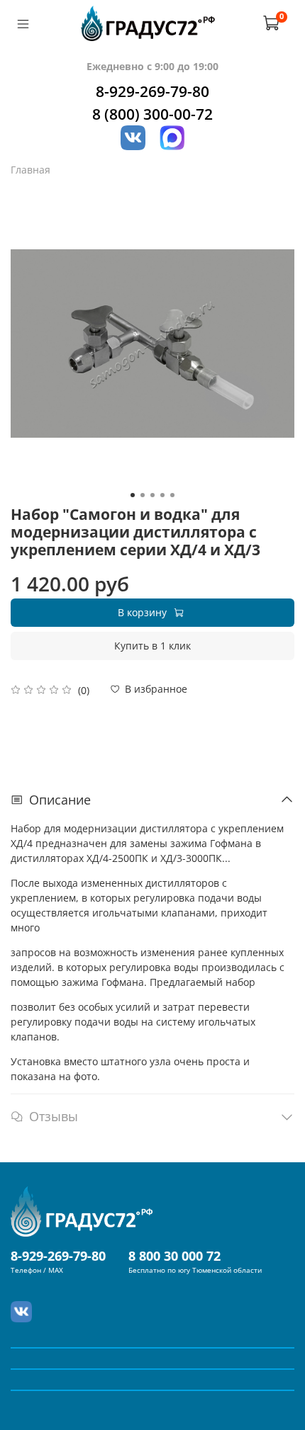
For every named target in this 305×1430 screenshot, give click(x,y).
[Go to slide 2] (142, 495)
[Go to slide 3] (152, 495)
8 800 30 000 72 (174, 1255)
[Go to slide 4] (162, 495)
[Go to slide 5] (172, 495)
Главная (30, 169)
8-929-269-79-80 (152, 91)
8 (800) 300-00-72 (152, 114)
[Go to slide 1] (133, 495)
